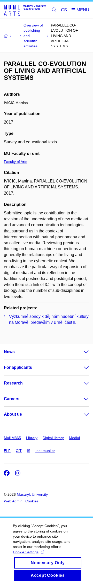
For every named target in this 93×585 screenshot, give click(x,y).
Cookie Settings (25, 552)
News (9, 352)
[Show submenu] (81, 352)
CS (64, 9)
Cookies (31, 501)
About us (13, 414)
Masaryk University (32, 494)
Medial (74, 438)
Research (13, 383)
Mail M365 (12, 438)
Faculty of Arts (15, 162)
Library (31, 438)
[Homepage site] (25, 10)
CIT (19, 451)
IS (28, 451)
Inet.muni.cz (45, 451)
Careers (11, 399)
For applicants (18, 367)
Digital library (53, 438)
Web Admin (13, 501)
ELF (7, 451)
